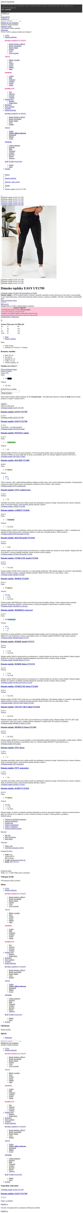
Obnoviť (3, 2)
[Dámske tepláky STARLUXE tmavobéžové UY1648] (41, 293)
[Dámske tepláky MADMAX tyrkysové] (14, 606)
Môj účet (8, 835)
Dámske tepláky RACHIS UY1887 (15, 460)
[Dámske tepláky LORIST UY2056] (13, 506)
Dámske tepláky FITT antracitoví (15, 768)
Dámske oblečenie (11, 37)
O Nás (7, 35)
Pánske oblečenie (10, 110)
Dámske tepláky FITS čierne (12, 748)
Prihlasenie (8, 1037)
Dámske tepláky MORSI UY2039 (15, 579)
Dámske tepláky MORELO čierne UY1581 (18, 727)
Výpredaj (8, 108)
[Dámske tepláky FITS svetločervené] (13, 486)
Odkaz (3, 373)
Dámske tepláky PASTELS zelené (15, 433)
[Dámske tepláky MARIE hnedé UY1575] (15, 638)
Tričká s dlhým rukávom (17, 133)
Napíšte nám (9, 823)
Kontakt (7, 169)
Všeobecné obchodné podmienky (15, 819)
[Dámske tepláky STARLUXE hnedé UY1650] (16, 554)
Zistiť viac (12, 7)
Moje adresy (9, 839)
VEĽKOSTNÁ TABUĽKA (10, 317)
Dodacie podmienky (11, 821)
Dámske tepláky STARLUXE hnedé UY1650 (19, 558)
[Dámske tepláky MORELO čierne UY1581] (15, 723)
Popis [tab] (6, 337)
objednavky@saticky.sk (17, 860)
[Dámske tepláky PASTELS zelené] (12, 429)
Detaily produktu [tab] (10, 339)
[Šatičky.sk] (5, 13)
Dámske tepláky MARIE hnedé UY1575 (17, 642)
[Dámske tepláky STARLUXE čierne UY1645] (16, 682)
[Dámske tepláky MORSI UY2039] (12, 575)
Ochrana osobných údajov (13, 828)
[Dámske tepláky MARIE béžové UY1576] (15, 660)
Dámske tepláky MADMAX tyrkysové (17, 610)
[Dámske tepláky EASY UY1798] (12, 417)
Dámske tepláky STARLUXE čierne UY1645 (19, 686)
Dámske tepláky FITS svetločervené (15, 490)
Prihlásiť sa (4, 1204)
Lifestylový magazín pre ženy (14, 848)
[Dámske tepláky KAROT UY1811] (13, 784)
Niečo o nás (8, 846)
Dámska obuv (9, 99)
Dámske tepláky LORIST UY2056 (15, 510)
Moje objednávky (10, 837)
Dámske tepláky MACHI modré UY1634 (18, 538)
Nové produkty (10, 107)
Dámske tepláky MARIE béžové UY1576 (18, 664)
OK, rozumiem (6, 9)
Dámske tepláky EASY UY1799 (14, 412)
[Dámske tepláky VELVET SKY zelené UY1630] (17, 703)
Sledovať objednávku (12, 825)
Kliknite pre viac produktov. (10, 23)
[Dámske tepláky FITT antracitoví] (12, 764)
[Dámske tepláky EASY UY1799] (12, 203)
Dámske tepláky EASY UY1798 (14, 421)
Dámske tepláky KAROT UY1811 (15, 788)
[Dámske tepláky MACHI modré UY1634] (15, 534)
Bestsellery (8, 105)
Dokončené (10, 2)
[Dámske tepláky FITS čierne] (11, 744)
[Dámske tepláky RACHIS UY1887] (13, 456)
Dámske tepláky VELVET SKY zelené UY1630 (20, 707)
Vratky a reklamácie (11, 827)
